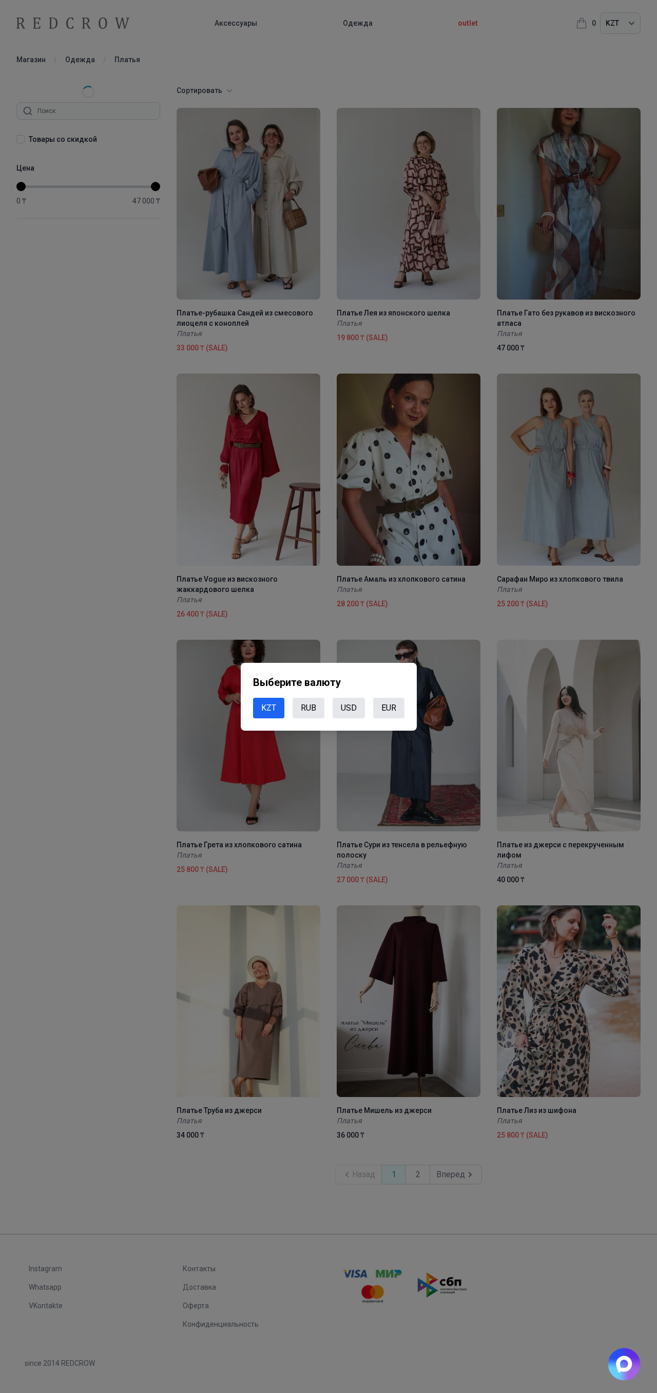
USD (349, 708)
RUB (308, 708)
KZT (268, 708)
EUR (388, 708)
